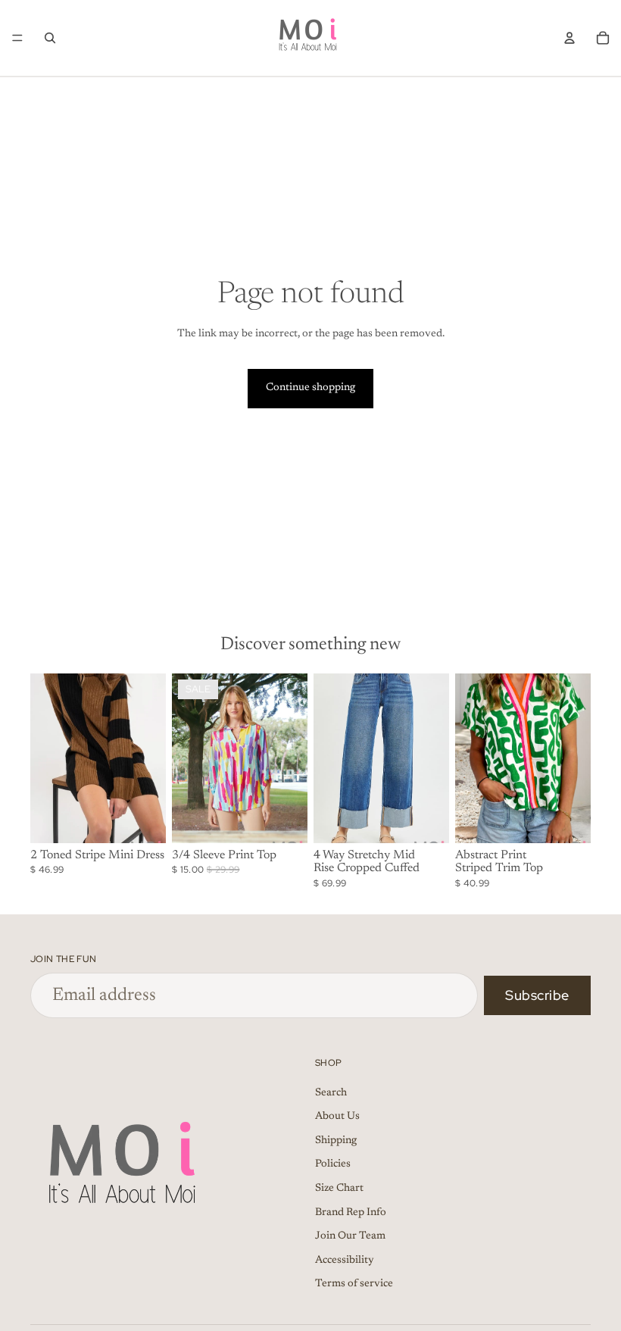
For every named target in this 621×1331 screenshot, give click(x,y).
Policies (333, 1165)
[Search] (50, 38)
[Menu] (17, 37)
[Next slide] (149, 758)
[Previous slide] (47, 758)
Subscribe (537, 995)
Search (331, 1093)
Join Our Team (350, 1237)
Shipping (336, 1141)
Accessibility (344, 1260)
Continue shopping (310, 388)
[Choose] (142, 819)
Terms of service (354, 1284)
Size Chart (339, 1188)
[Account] (569, 38)
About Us (337, 1117)
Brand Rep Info (350, 1213)
